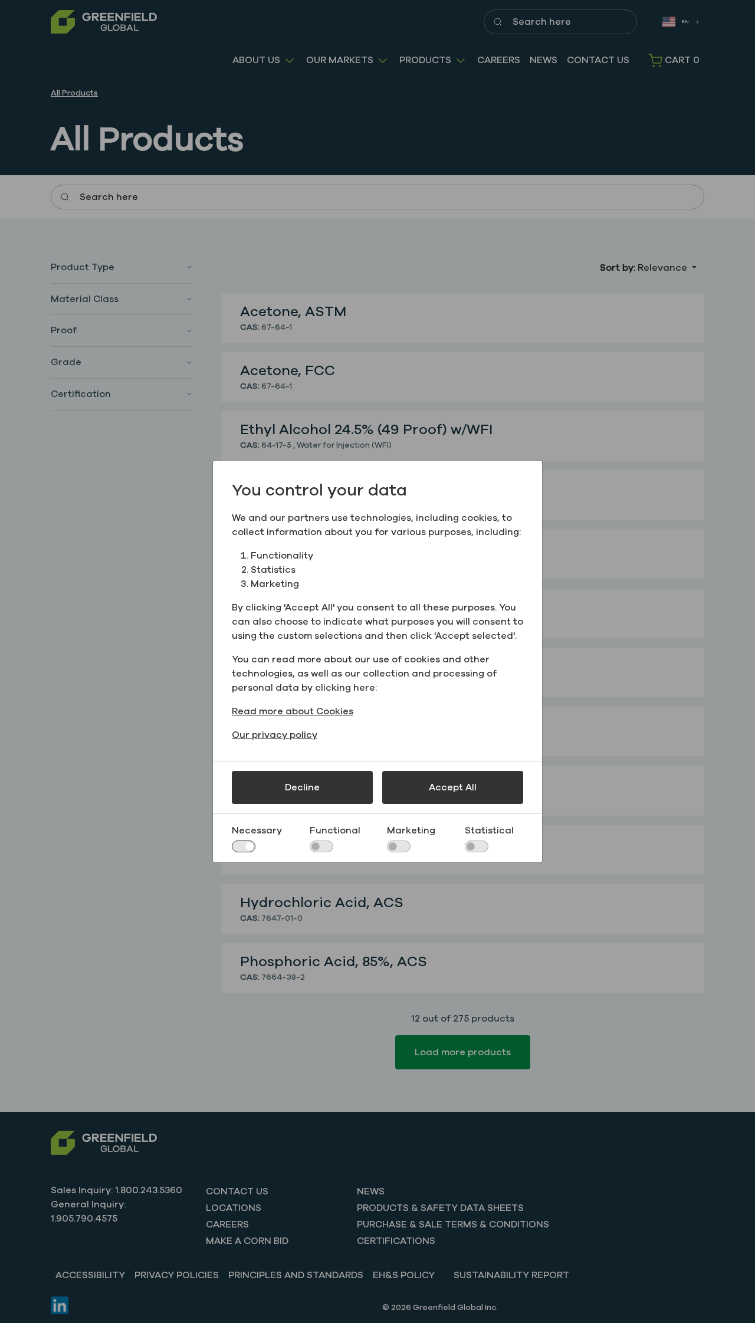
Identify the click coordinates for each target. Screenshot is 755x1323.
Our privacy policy (274, 734)
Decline (302, 787)
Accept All (453, 787)
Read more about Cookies (292, 711)
